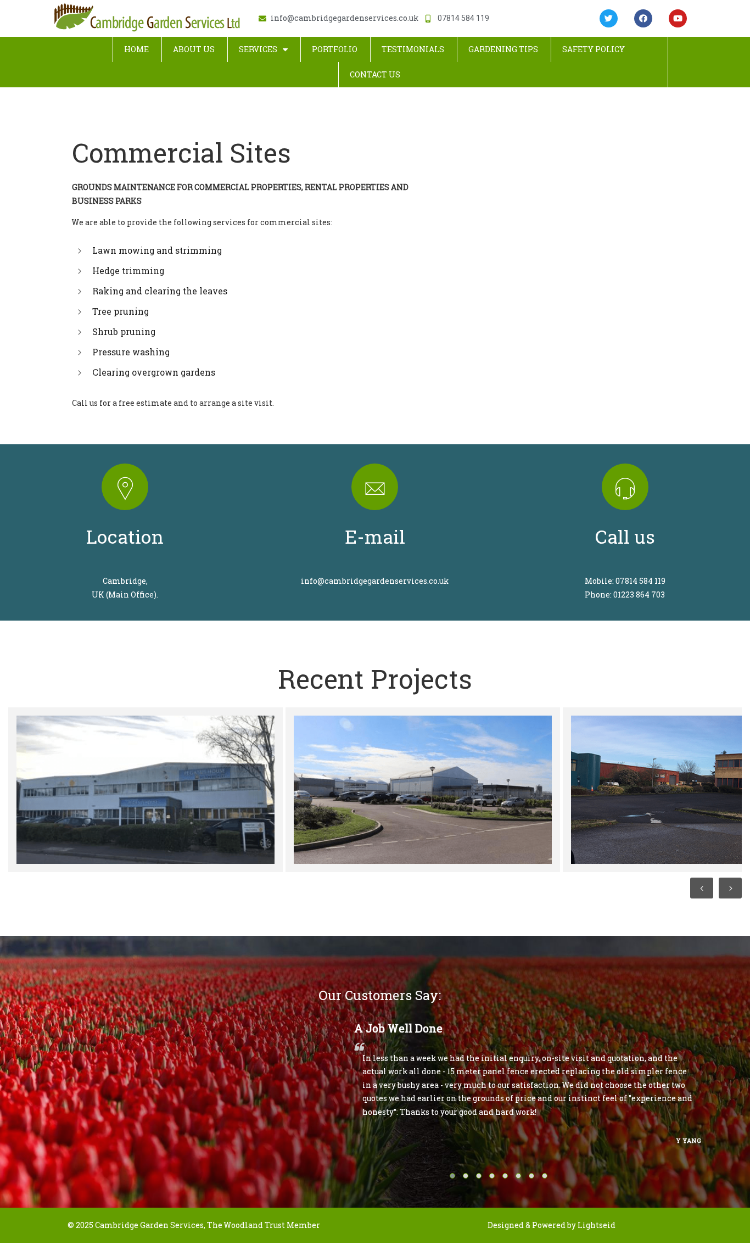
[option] (144, 789)
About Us (194, 49)
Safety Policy (593, 49)
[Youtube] (678, 18)
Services (258, 49)
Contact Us (375, 74)
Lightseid (596, 1225)
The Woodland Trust (246, 1225)
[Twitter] (609, 18)
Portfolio (334, 49)
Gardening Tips (503, 49)
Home (136, 49)
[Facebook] (643, 18)
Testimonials (413, 49)
